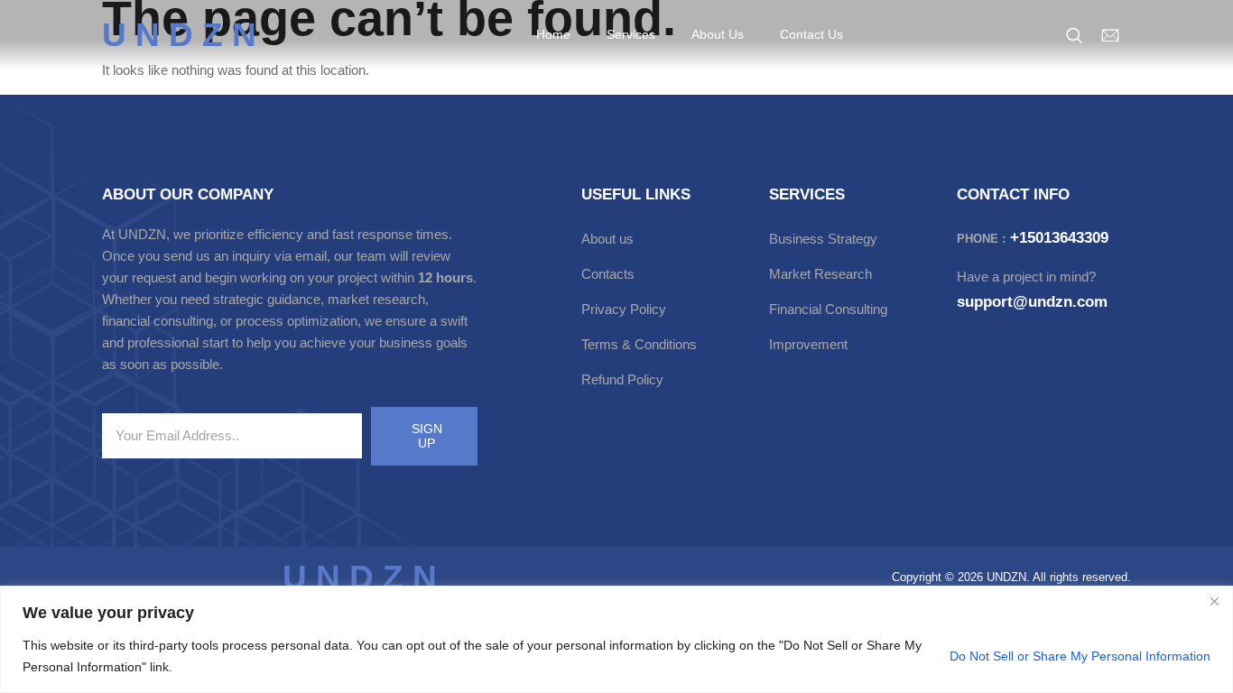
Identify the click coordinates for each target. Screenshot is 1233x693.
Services (631, 34)
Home (553, 34)
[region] (616, 639)
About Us (717, 34)
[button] (1074, 36)
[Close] (1214, 601)
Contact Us (811, 34)
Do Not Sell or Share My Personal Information (1080, 656)
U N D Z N (179, 34)
